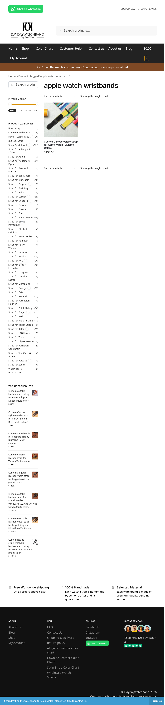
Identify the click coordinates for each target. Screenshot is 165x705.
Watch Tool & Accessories (15, 370)
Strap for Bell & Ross (19, 175)
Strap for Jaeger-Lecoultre (17, 266)
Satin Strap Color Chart (63, 667)
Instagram (93, 632)
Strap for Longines (18, 272)
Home (12, 76)
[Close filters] (39, 84)
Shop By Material (17, 145)
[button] (150, 53)
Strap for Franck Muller (20, 217)
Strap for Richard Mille (20, 320)
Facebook (92, 627)
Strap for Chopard (18, 200)
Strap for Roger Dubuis (20, 324)
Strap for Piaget (16, 312)
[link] (139, 638)
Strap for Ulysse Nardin (21, 341)
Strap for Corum (17, 209)
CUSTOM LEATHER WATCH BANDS (139, 8)
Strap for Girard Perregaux (16, 223)
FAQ (50, 627)
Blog (11, 632)
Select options (61, 160)
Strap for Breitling (18, 188)
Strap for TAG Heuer (19, 333)
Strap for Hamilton (18, 240)
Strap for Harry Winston (16, 246)
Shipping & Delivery (60, 638)
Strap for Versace (17, 360)
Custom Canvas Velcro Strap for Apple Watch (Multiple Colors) (61, 144)
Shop (11, 638)
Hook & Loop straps (18, 136)
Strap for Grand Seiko (20, 236)
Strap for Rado (16, 316)
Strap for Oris (15, 292)
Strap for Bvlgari (17, 192)
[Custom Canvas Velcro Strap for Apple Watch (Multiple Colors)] (61, 120)
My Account (16, 643)
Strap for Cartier (17, 196)
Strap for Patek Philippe (21, 308)
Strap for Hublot (17, 256)
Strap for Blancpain (18, 179)
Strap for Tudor (16, 337)
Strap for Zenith (16, 364)
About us (14, 627)
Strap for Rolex (16, 328)
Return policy (56, 643)
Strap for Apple (16, 156)
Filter (12, 110)
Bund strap (14, 128)
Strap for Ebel (15, 213)
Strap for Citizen (17, 205)
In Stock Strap (15, 140)
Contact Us (54, 632)
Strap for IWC (15, 260)
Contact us (91, 67)
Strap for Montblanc (19, 283)
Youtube (91, 638)
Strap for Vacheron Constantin (18, 347)
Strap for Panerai (17, 296)
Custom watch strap (19, 132)
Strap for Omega (17, 288)
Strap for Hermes (17, 252)
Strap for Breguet (17, 184)
